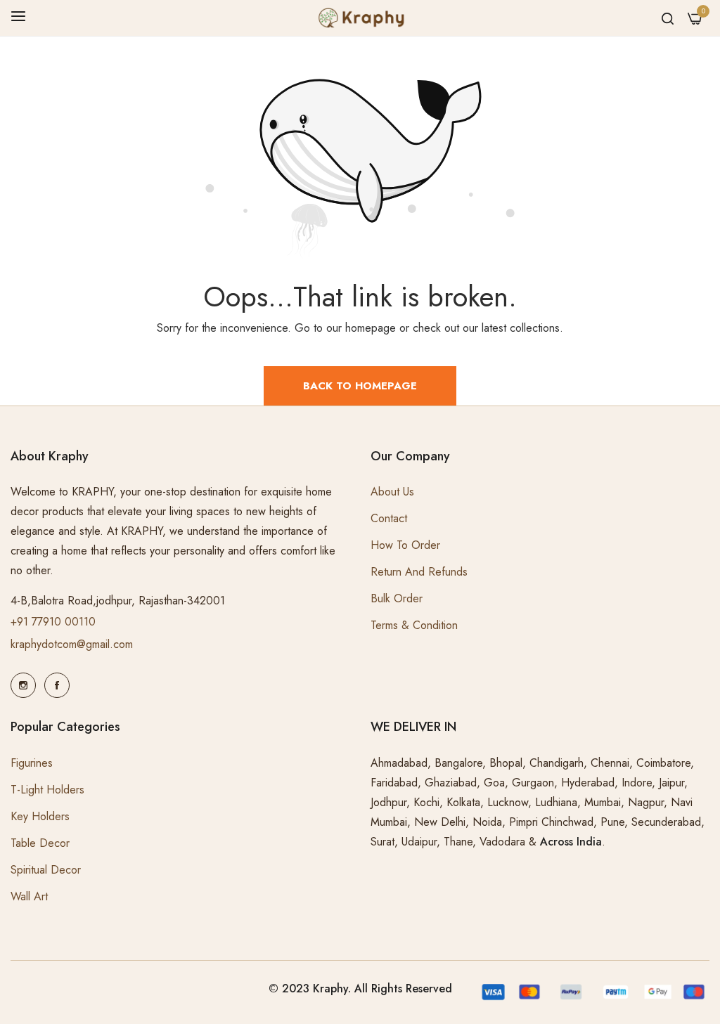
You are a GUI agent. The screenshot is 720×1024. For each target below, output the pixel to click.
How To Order (405, 545)
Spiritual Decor (46, 870)
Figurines (32, 763)
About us (392, 492)
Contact (389, 518)
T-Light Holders (47, 790)
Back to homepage (360, 386)
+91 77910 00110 (53, 622)
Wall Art (29, 896)
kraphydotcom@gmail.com (72, 644)
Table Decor (40, 843)
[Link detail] (23, 685)
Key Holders (40, 816)
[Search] (668, 17)
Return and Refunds (419, 572)
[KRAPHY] (360, 18)
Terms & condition (414, 625)
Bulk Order (397, 598)
